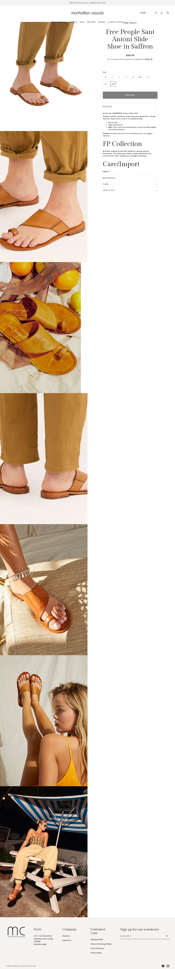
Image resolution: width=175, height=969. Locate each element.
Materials (109, 178)
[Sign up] (167, 936)
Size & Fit (109, 190)
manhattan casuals (18, 966)
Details (107, 107)
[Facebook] (163, 966)
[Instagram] (168, 966)
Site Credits (31, 966)
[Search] (156, 13)
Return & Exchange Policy (101, 944)
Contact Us (66, 940)
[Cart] (168, 13)
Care (106, 184)
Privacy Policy (96, 953)
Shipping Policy (97, 939)
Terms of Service (97, 948)
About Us (66, 936)
